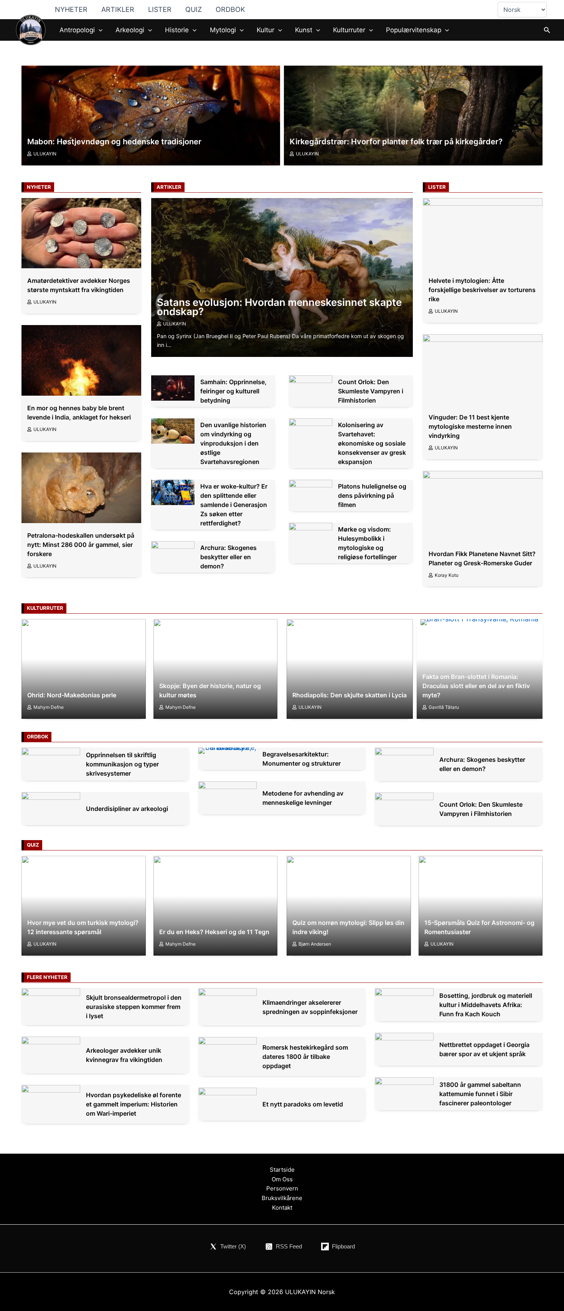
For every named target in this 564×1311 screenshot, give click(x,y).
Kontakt (282, 1207)
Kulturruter (349, 30)
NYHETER (71, 9)
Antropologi (77, 30)
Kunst (303, 30)
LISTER (160, 9)
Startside (282, 1169)
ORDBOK (230, 9)
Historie (177, 30)
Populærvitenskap (413, 30)
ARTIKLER (117, 9)
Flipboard (343, 1246)
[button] (98, 30)
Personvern (282, 1188)
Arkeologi (129, 30)
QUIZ (193, 9)
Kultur (265, 30)
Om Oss (282, 1179)
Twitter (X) (233, 1246)
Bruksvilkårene (282, 1198)
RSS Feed (289, 1246)
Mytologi (223, 30)
